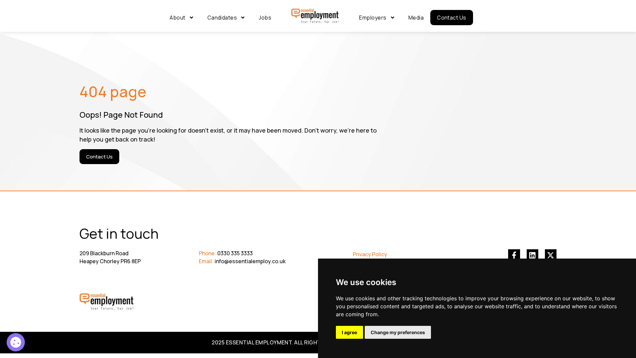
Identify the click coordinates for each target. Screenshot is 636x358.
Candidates (222, 17)
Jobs (265, 17)
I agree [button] (349, 332)
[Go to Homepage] (315, 16)
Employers (372, 17)
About (177, 17)
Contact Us (451, 17)
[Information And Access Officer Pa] (16, 342)
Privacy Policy (370, 254)
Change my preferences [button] (398, 332)
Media (416, 17)
